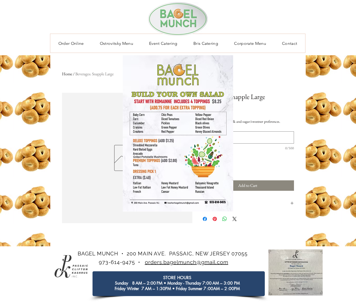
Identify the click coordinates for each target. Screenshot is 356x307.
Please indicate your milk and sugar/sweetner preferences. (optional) (240, 124)
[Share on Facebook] (205, 219)
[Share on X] (234, 219)
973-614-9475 (117, 262)
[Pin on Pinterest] (215, 219)
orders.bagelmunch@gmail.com (186, 262)
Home (67, 74)
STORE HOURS (177, 277)
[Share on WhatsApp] (225, 219)
